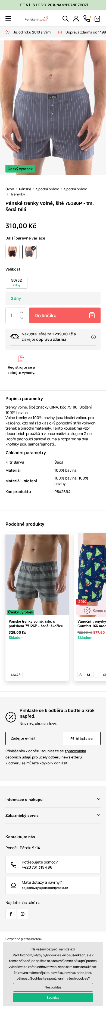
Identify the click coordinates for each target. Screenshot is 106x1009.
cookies (82, 978)
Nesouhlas (53, 987)
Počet (11, 315)
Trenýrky (17, 194)
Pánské (25, 189)
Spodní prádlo (47, 189)
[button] (8, 18)
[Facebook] (10, 914)
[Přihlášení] (76, 18)
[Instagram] (22, 914)
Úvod (9, 189)
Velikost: (13, 269)
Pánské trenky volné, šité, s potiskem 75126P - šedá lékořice (36, 623)
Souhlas (53, 997)
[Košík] (97, 18)
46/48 (16, 674)
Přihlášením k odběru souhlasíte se (45, 754)
